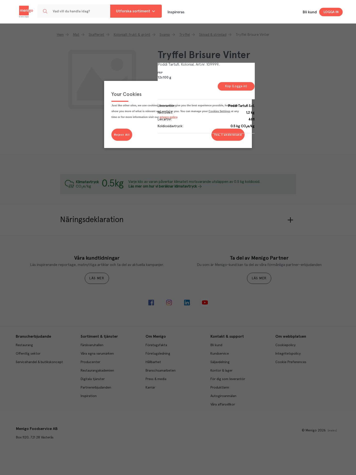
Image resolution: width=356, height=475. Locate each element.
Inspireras (176, 12)
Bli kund (310, 12)
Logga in (331, 12)
